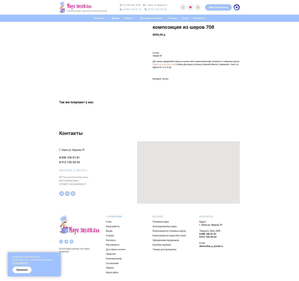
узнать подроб (18, 263)
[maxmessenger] (73, 193)
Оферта (110, 268)
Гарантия (110, 254)
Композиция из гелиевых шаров (169, 231)
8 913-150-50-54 (69, 162)
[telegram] (61, 193)
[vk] (67, 193)
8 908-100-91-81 (69, 157)
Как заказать (112, 245)
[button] (218, 7)
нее (26, 263)
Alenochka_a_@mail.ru (73, 170)
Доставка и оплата (116, 249)
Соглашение (112, 263)
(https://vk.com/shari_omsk (164, 64)
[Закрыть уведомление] (58, 254)
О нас (109, 221)
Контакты (111, 240)
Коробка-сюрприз (162, 245)
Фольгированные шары (165, 226)
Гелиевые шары (161, 221)
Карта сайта (112, 272)
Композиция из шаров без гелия (169, 235)
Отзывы (110, 235)
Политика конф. (114, 258)
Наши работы (113, 226)
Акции (109, 231)
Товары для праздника (164, 249)
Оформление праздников (166, 240)
